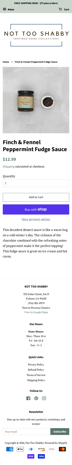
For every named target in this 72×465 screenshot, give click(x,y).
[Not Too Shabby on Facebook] (28, 399)
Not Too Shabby (34, 443)
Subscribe (60, 432)
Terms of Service (36, 375)
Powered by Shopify (56, 443)
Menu (10, 9)
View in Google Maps (36, 312)
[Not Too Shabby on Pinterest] (36, 399)
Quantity (9, 176)
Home (6, 62)
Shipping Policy (36, 380)
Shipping (9, 166)
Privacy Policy (36, 364)
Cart (66, 9)
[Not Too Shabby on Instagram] (44, 399)
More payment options (36, 219)
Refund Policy (36, 369)
